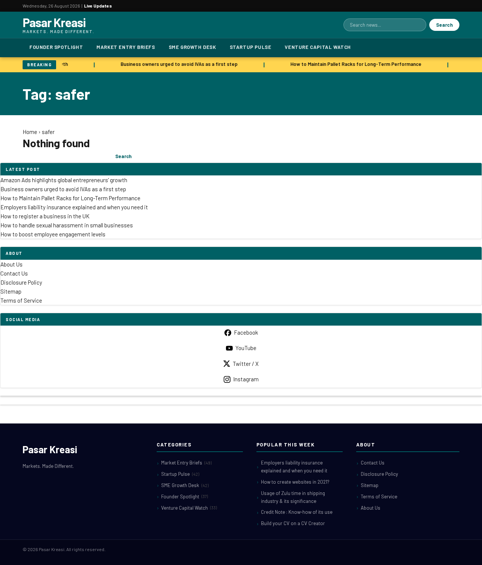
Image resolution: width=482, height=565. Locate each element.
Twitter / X (246, 363)
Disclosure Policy (21, 282)
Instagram (246, 379)
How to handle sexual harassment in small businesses (66, 225)
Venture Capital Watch (318, 47)
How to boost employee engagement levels (52, 234)
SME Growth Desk (192, 47)
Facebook (246, 332)
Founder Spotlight (56, 47)
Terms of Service (21, 300)
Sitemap (10, 291)
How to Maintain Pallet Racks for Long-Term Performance (354, 64)
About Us (11, 264)
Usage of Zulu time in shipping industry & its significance (293, 497)
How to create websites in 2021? (295, 482)
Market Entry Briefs (125, 47)
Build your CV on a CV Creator (293, 523)
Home (30, 131)
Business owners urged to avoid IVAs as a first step (177, 64)
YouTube (245, 347)
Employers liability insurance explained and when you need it (74, 207)
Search (444, 25)
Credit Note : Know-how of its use (297, 512)
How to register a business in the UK (45, 216)
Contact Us (14, 273)
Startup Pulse (251, 47)
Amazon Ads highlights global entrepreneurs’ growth (63, 180)
